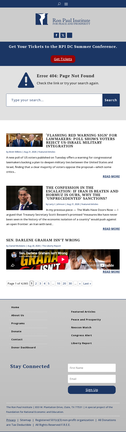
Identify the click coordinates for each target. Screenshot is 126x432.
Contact (17, 339)
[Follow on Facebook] (56, 35)
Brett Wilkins (15, 151)
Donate (16, 331)
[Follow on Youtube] (69, 35)
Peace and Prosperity (86, 319)
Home (15, 307)
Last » (87, 283)
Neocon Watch (81, 327)
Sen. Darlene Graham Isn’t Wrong (43, 240)
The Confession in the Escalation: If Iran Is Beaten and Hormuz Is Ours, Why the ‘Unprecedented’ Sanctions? (82, 193)
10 (58, 283)
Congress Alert (81, 335)
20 (64, 283)
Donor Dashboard (23, 347)
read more (111, 176)
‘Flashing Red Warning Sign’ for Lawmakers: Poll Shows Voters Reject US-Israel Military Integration (81, 140)
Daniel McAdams (17, 245)
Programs (18, 323)
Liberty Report (81, 343)
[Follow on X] (63, 35)
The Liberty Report (51, 245)
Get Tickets (63, 59)
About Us (17, 315)
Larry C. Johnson (57, 204)
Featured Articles (46, 151)
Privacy (11, 420)
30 (70, 283)
